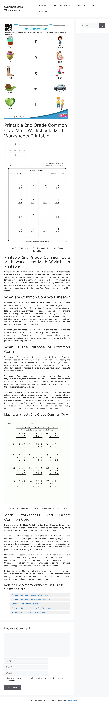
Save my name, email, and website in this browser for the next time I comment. (36, 679)
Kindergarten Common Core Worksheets (29, 612)
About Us (42, 5)
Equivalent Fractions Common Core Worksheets (32, 608)
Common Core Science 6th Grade (26, 604)
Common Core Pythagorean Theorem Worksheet (32, 599)
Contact (53, 5)
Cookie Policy (79, 5)
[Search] (102, 25)
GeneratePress (72, 701)
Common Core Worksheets (13, 8)
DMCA (91, 5)
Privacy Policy (44, 12)
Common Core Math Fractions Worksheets (30, 595)
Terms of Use (65, 5)
